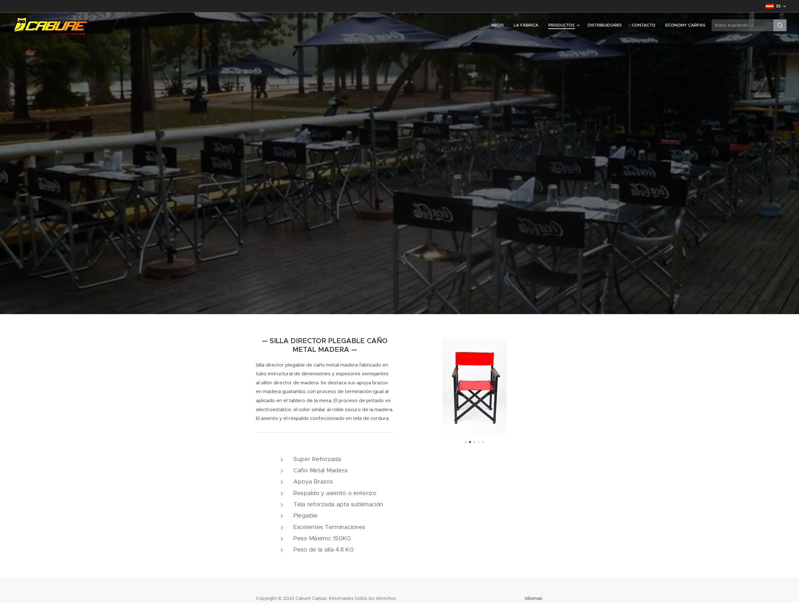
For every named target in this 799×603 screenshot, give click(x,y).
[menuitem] (499, 25)
